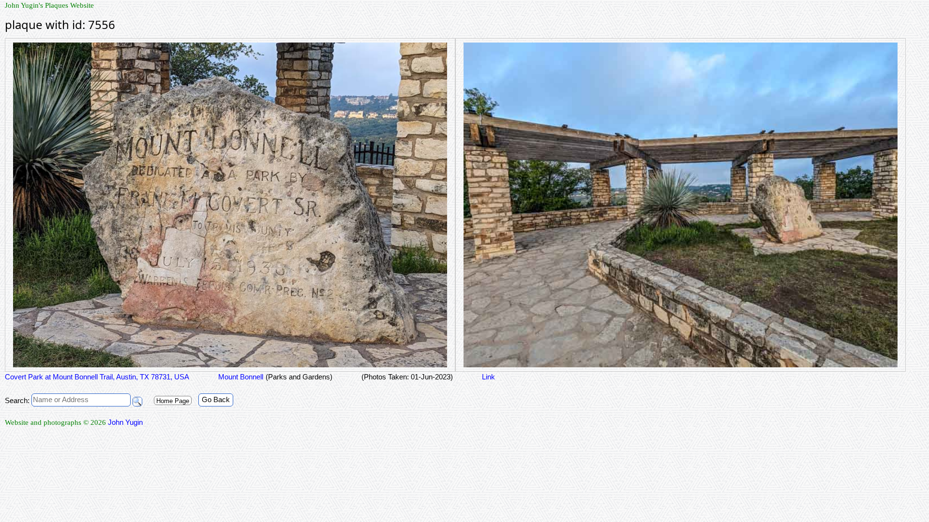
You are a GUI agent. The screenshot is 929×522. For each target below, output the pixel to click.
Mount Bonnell (240, 377)
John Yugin (125, 422)
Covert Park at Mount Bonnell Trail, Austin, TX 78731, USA (97, 377)
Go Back (216, 399)
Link (488, 377)
